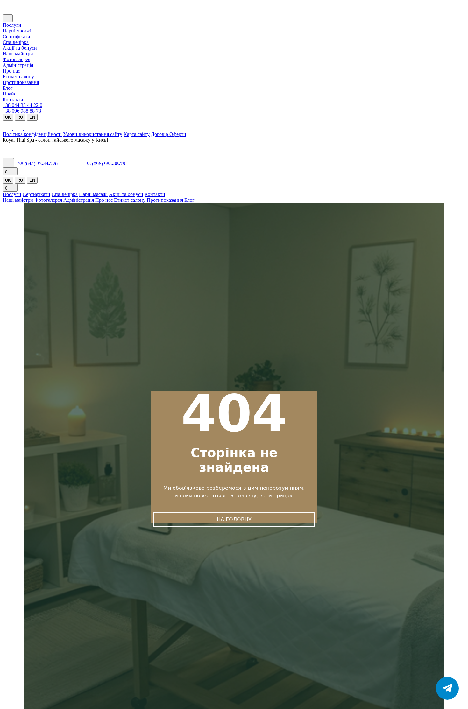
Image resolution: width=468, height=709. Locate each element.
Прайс (9, 93)
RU (20, 117)
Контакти (13, 99)
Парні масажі (17, 30)
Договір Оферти (168, 134)
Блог (8, 88)
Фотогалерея (16, 59)
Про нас (11, 71)
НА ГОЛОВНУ (234, 519)
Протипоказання (21, 82)
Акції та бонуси (20, 48)
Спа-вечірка (65, 194)
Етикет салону (18, 76)
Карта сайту (137, 134)
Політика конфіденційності (32, 134)
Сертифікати (16, 36)
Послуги (12, 25)
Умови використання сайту (92, 134)
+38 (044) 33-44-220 (36, 163)
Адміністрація (18, 65)
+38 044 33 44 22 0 (22, 105)
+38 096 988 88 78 (22, 111)
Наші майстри (18, 53)
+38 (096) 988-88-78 (104, 163)
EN (32, 117)
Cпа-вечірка (16, 42)
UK (8, 117)
